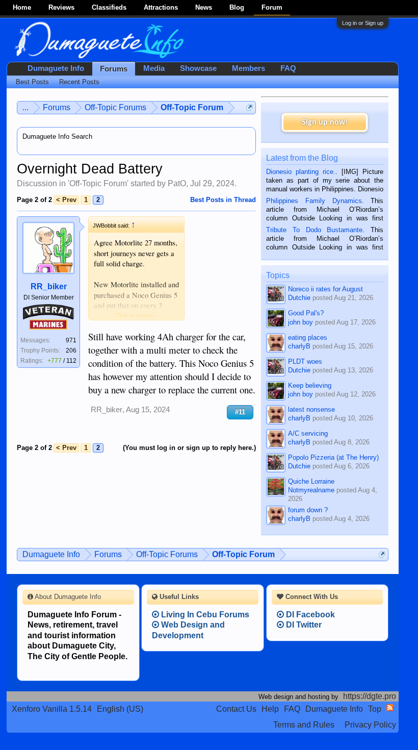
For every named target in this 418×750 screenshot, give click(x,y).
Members (248, 68)
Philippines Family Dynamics (313, 201)
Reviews (61, 7)
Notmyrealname (311, 490)
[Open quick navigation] (249, 107)
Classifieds (109, 7)
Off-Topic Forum (98, 183)
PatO (177, 183)
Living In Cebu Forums (204, 614)
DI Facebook (309, 614)
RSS (390, 707)
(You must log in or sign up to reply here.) (189, 448)
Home (22, 7)
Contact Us (236, 709)
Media (154, 68)
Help (270, 709)
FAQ (288, 68)
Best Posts (32, 82)
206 (71, 350)
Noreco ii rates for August (325, 289)
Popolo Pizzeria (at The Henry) (333, 457)
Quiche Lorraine (311, 481)
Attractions (161, 7)
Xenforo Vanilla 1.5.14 (52, 709)
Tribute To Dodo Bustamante (314, 230)
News (203, 7)
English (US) (120, 709)
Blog (236, 7)
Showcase (198, 68)
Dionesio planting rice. (300, 172)
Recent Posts (79, 82)
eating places (307, 337)
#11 (240, 412)
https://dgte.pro (369, 696)
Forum (272, 7)
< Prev (66, 200)
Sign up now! (325, 122)
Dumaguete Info (56, 68)
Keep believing (309, 385)
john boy (300, 322)
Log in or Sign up (362, 23)
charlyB (299, 346)
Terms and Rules (303, 724)
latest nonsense (311, 409)
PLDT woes (305, 361)
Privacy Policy (370, 724)
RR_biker (49, 286)
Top (374, 709)
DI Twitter (303, 624)
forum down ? (308, 510)
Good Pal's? (306, 313)
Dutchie (299, 298)
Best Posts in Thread (223, 200)
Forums (113, 69)
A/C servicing (308, 433)
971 (71, 340)
